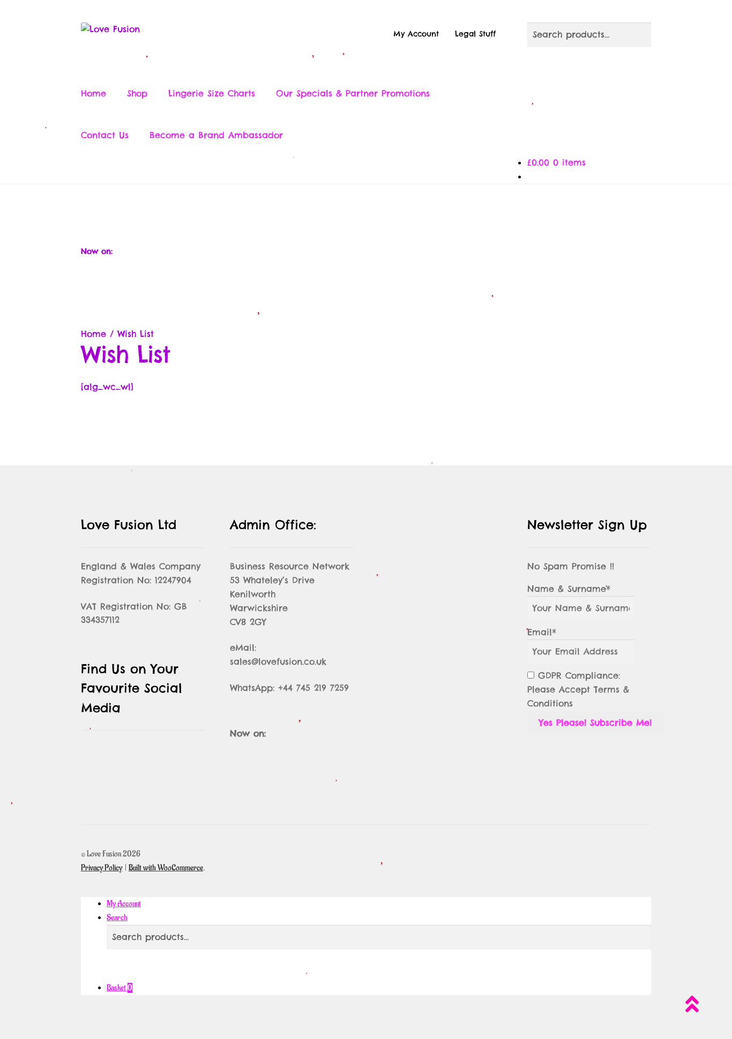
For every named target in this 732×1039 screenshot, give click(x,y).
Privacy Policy (101, 868)
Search (117, 918)
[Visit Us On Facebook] (295, 209)
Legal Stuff (475, 34)
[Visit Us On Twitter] (330, 209)
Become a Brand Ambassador (216, 135)
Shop (137, 93)
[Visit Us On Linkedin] (436, 209)
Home (93, 93)
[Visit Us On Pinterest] (401, 209)
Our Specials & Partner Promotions (353, 93)
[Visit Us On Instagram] (366, 209)
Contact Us (105, 135)
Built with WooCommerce (166, 868)
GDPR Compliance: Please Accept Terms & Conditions (578, 689)
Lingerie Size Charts (211, 93)
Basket (119, 988)
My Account (416, 34)
